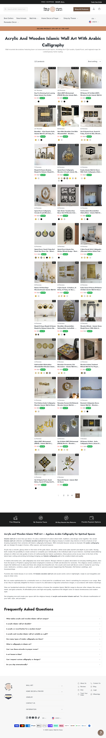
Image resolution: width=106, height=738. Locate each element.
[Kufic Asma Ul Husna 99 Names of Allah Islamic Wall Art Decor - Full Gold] (82, 296)
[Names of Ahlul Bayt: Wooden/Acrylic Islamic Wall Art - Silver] (39, 296)
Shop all (60, 2)
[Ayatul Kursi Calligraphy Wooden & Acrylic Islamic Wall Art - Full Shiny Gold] (76, 178)
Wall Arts (33, 18)
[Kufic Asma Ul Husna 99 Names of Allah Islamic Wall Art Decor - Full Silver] (85, 296)
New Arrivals (21, 18)
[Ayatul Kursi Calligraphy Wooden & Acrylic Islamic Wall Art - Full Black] (62, 181)
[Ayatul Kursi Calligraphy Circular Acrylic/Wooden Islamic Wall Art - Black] (41, 219)
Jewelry (29, 697)
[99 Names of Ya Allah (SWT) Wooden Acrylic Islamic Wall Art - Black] (87, 101)
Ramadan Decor (10, 22)
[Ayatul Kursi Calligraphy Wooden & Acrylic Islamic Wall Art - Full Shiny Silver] (59, 181)
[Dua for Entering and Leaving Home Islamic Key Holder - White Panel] (36, 101)
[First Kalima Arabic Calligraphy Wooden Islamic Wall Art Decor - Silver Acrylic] (39, 411)
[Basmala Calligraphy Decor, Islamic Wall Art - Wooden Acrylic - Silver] (85, 411)
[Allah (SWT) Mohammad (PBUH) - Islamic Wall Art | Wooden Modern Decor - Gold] (36, 450)
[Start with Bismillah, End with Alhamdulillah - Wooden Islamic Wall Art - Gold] (59, 140)
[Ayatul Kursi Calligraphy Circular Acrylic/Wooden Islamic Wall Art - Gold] (36, 219)
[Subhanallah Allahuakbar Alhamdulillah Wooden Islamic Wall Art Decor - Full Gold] (41, 373)
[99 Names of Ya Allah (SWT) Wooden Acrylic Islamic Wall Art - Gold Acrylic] (82, 101)
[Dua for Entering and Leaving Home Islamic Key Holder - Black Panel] (39, 101)
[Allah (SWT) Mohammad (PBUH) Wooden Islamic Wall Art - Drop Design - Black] (64, 101)
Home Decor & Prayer (50, 18)
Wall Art (29, 685)
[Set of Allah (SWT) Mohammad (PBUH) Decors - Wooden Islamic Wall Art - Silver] (64, 450)
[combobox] (16, 9)
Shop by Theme (70, 18)
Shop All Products (82, 9)
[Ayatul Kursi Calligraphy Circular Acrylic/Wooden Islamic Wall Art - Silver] (39, 219)
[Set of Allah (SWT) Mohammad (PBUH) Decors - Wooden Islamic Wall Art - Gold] (62, 450)
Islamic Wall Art (64, 587)
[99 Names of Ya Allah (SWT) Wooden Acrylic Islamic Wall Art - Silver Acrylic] (85, 101)
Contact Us (30, 703)
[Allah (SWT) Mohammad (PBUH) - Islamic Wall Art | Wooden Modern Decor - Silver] (39, 450)
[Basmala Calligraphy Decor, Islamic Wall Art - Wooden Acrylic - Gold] (82, 411)
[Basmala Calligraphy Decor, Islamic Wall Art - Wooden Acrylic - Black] (87, 411)
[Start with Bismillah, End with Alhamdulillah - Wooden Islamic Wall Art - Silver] (62, 140)
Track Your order (96, 2)
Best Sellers (8, 18)
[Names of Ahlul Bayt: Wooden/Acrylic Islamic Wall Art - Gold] (36, 296)
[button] (101, 733)
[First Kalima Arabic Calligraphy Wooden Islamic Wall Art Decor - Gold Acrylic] (36, 411)
